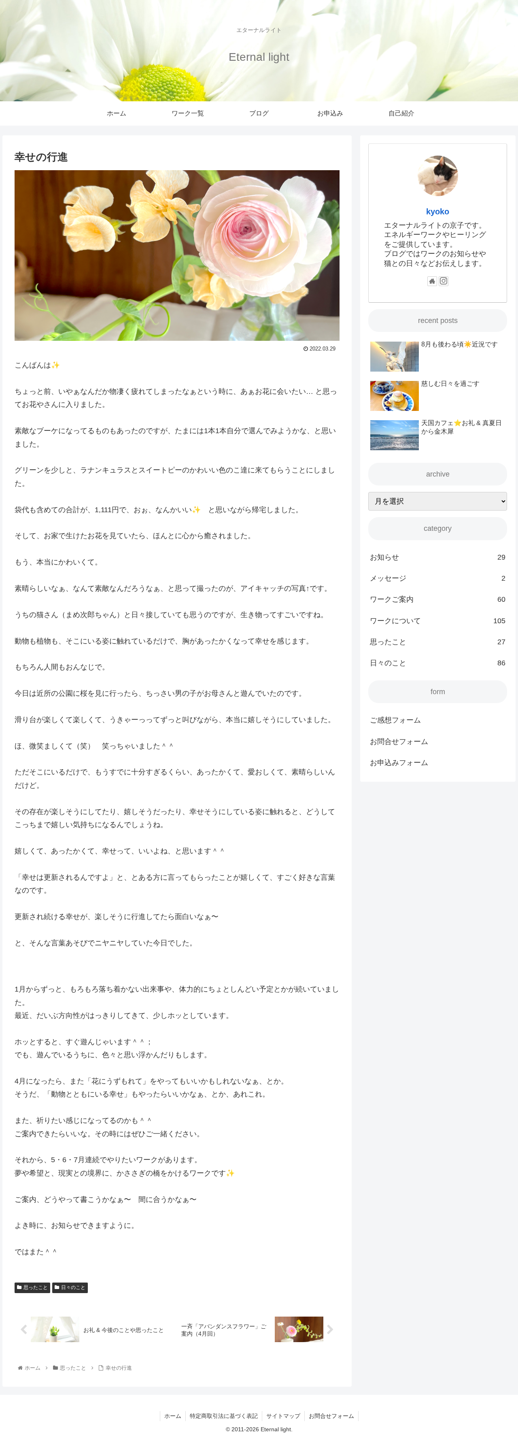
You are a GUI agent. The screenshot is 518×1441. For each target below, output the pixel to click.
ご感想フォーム (395, 720)
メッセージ (438, 578)
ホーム (172, 1416)
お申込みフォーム (399, 763)
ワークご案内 (438, 599)
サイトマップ (283, 1416)
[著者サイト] (432, 281)
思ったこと (35, 1287)
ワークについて (438, 621)
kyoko (437, 211)
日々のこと (73, 1287)
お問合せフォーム (399, 742)
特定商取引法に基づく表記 (224, 1416)
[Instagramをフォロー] (443, 281)
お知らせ (438, 557)
